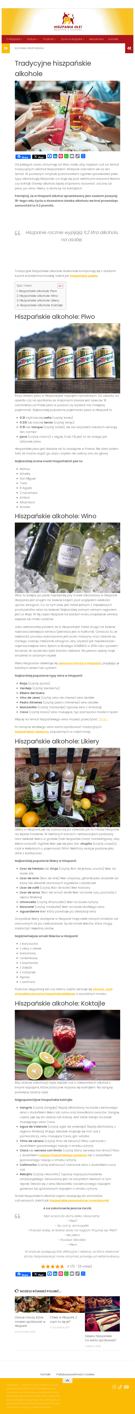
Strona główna (13, 4)
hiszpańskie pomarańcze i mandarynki (79, 1200)
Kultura (31, 39)
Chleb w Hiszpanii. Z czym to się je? (63, 1319)
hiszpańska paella (84, 276)
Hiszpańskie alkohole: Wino (38, 296)
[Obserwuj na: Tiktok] (120, 1387)
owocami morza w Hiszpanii (80, 663)
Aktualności (96, 39)
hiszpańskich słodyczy (32, 732)
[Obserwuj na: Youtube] (126, 1387)
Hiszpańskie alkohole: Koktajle (41, 305)
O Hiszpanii (13, 39)
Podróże (48, 39)
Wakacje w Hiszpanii (97, 4)
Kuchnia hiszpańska (29, 48)
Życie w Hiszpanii (71, 39)
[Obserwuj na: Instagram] (114, 1387)
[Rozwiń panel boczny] (6, 48)
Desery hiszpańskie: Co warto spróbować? (100, 1338)
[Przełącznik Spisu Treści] (59, 286)
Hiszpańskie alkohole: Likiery (39, 300)
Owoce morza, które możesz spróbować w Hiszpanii (30, 1321)
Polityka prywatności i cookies (61, 4)
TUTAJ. (103, 719)
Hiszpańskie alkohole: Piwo (38, 291)
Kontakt (33, 4)
